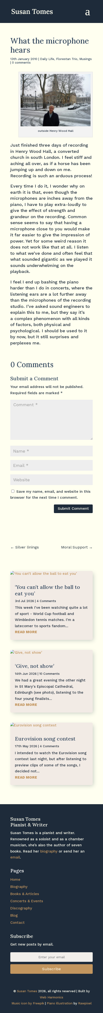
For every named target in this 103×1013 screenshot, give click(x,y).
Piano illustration (60, 1003)
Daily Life (47, 59)
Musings (85, 59)
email (15, 857)
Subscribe (51, 969)
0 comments (21, 62)
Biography (19, 887)
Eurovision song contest (45, 738)
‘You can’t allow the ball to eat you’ (47, 590)
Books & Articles (24, 894)
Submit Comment (73, 508)
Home (15, 879)
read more (26, 632)
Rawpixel (85, 1003)
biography (48, 851)
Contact (17, 922)
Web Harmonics (51, 997)
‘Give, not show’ (34, 666)
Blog (14, 915)
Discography (21, 908)
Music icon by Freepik (27, 1003)
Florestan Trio (66, 59)
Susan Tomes (27, 991)
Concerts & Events (26, 901)
